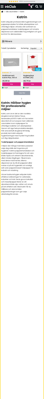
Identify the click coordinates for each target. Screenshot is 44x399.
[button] (22, 1)
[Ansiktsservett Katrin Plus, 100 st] (11, 62)
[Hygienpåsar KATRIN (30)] (32, 62)
